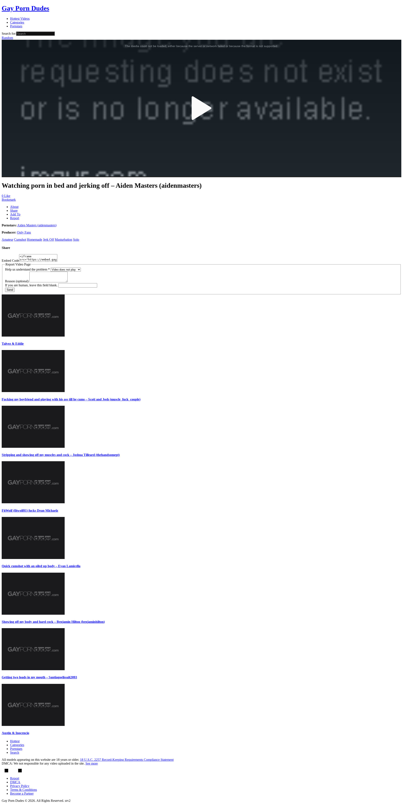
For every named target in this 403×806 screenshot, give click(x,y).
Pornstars (16, 26)
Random (7, 38)
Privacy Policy (19, 786)
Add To (15, 214)
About (14, 207)
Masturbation (63, 239)
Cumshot (20, 239)
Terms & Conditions (23, 789)
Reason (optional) (17, 281)
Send (10, 289)
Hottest (15, 741)
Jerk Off (48, 239)
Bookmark (9, 199)
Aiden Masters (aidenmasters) (36, 225)
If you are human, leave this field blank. (31, 285)
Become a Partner (22, 793)
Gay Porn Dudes (25, 8)
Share (14, 210)
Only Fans (24, 232)
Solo (76, 239)
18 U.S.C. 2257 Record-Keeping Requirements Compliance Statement (127, 759)
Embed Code (10, 260)
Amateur (7, 239)
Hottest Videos (20, 18)
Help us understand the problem (27, 269)
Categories (17, 22)
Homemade (34, 239)
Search (14, 752)
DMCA (15, 782)
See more (91, 763)
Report (14, 218)
